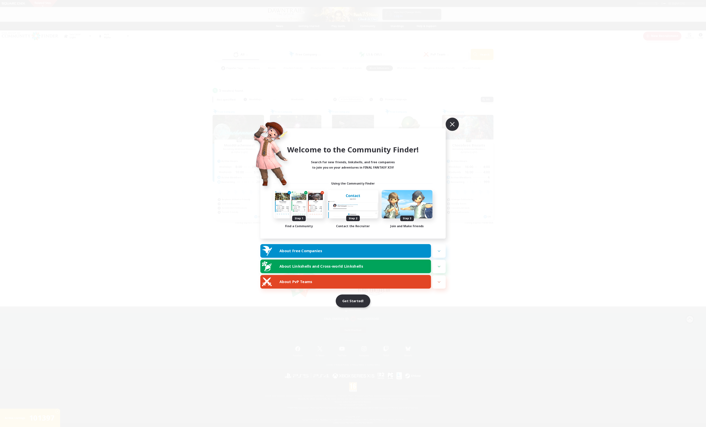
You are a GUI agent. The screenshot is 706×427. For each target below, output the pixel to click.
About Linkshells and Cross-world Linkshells (321, 266)
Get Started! (353, 301)
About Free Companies (300, 250)
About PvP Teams (295, 281)
